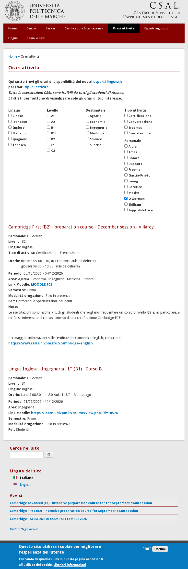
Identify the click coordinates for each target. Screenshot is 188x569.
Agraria (96, 116)
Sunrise (96, 145)
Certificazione (140, 116)
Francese (19, 122)
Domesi (135, 158)
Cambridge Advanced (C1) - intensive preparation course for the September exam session (81, 503)
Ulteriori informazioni (70, 565)
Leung (133, 181)
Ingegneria (98, 127)
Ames (133, 152)
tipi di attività (36, 87)
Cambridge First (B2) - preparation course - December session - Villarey (81, 226)
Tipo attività (135, 110)
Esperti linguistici (156, 28)
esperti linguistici (108, 82)
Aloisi (133, 146)
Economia (98, 122)
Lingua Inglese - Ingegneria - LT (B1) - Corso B (55, 368)
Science (96, 139)
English (25, 484)
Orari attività (124, 28)
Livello (52, 110)
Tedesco (19, 145)
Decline (160, 549)
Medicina (97, 133)
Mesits (134, 193)
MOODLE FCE (42, 284)
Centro (31, 28)
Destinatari (95, 110)
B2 (53, 139)
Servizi (50, 28)
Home (12, 28)
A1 (53, 116)
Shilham (135, 204)
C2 (53, 150)
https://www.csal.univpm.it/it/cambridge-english (50, 343)
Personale (132, 141)
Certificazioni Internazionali (84, 28)
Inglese (18, 127)
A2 (53, 122)
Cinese (17, 116)
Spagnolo (19, 139)
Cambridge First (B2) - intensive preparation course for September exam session (74, 511)
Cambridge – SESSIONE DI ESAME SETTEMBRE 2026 (48, 519)
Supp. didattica (141, 210)
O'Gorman (137, 199)
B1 (53, 127)
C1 (53, 145)
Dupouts (135, 164)
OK (147, 549)
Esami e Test (36, 38)
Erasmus (135, 127)
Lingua (14, 110)
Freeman (135, 169)
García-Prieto (140, 175)
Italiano (19, 133)
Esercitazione (140, 133)
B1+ (54, 133)
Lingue (13, 38)
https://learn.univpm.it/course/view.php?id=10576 (74, 413)
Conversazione (140, 122)
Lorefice (135, 187)
